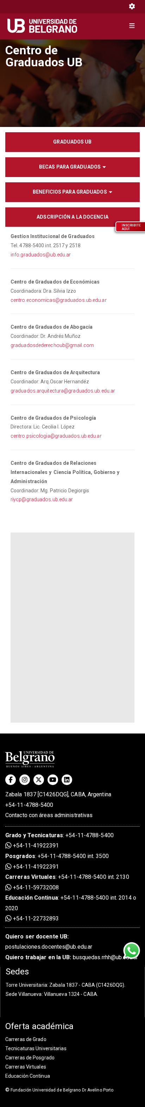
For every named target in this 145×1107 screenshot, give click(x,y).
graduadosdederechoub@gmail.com (52, 345)
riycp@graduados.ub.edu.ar (42, 499)
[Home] (44, 25)
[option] (72, 83)
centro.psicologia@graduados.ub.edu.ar (56, 436)
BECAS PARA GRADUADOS (70, 167)
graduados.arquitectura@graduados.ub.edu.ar (63, 391)
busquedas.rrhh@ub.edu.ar (71, 957)
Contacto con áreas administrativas (49, 815)
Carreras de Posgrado (30, 1057)
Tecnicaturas (45, 835)
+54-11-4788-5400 (29, 805)
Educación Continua (27, 1076)
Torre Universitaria (26, 985)
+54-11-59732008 (35, 887)
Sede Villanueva (24, 994)
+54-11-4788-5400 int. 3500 (73, 856)
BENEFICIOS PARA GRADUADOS (70, 192)
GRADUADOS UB (72, 142)
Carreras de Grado (25, 1039)
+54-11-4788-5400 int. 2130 (93, 877)
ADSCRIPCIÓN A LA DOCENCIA (72, 217)
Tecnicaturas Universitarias (36, 1048)
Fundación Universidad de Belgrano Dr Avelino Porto (59, 1090)
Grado (13, 835)
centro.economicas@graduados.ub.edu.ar (59, 300)
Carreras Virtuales (30, 877)
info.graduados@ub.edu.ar (41, 254)
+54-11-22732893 (35, 918)
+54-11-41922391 (35, 845)
